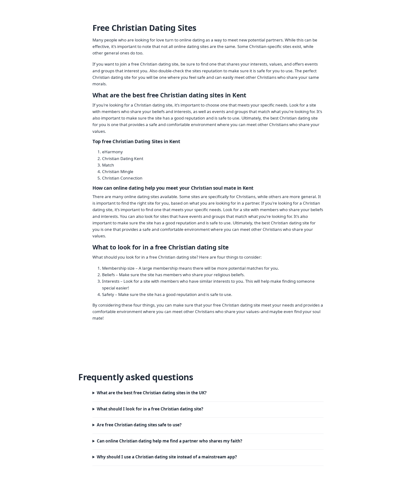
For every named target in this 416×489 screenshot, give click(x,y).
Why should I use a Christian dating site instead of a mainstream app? (167, 457)
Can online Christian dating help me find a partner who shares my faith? (169, 441)
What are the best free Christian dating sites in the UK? (152, 392)
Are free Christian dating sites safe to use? (139, 425)
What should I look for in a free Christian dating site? (150, 409)
